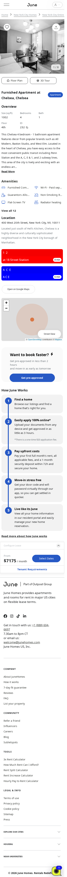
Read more (8, 171)
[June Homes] (29, 586)
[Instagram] (12, 616)
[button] (32, 545)
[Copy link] (27, 127)
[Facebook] (5, 616)
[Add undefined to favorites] (7, 27)
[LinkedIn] (24, 616)
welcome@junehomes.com (22, 642)
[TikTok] (18, 616)
